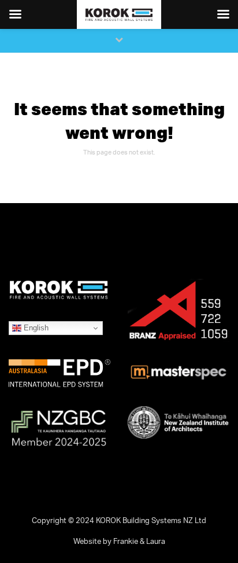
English (35, 327)
